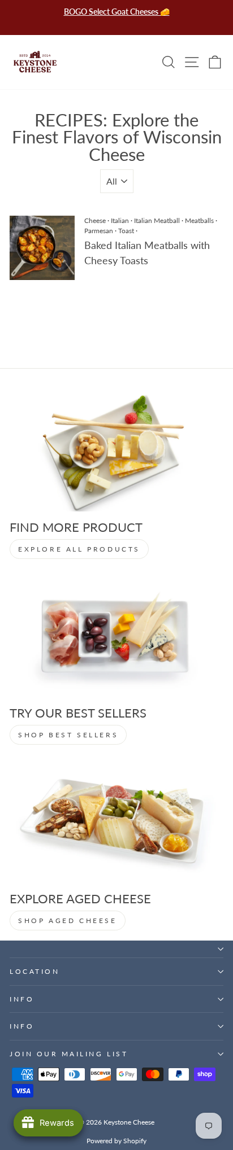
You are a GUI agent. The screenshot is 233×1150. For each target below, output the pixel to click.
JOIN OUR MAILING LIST (69, 1054)
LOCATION (34, 971)
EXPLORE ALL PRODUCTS (79, 549)
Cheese (95, 220)
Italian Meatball (157, 220)
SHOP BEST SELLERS (68, 735)
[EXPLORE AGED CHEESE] (116, 823)
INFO (22, 999)
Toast (126, 230)
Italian (120, 220)
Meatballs (199, 220)
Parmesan (98, 230)
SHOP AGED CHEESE (67, 920)
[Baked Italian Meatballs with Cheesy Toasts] (42, 248)
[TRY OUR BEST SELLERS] (116, 637)
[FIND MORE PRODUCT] (116, 451)
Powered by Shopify (116, 1140)
